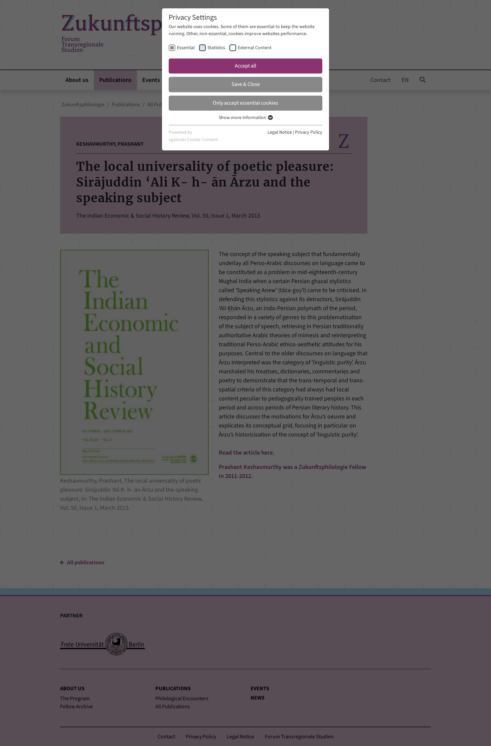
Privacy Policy (308, 132)
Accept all (245, 66)
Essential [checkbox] (186, 47)
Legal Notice (280, 132)
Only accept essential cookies (245, 103)
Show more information (243, 117)
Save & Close (245, 84)
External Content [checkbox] (255, 47)
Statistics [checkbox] (216, 47)
